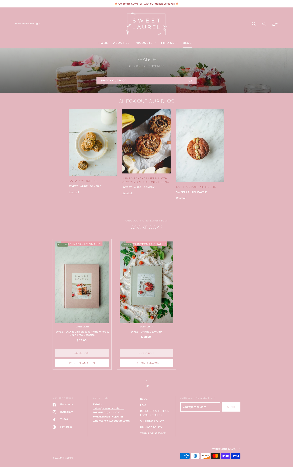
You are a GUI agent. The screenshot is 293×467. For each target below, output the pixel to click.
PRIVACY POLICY (151, 427)
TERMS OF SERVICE (153, 433)
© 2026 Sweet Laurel (63, 457)
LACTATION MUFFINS (83, 180)
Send (231, 406)
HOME (103, 42)
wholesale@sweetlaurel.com (111, 420)
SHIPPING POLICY (152, 421)
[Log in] (265, 23)
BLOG (187, 42)
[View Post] (93, 142)
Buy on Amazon (82, 363)
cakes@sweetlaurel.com (108, 408)
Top (146, 385)
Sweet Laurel (82, 326)
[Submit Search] (190, 80)
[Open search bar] (255, 23)
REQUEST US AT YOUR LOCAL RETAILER (154, 413)
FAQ (143, 404)
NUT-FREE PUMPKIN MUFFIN (196, 186)
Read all (74, 192)
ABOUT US (121, 42)
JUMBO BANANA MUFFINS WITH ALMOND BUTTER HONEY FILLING (145, 180)
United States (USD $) (26, 23)
